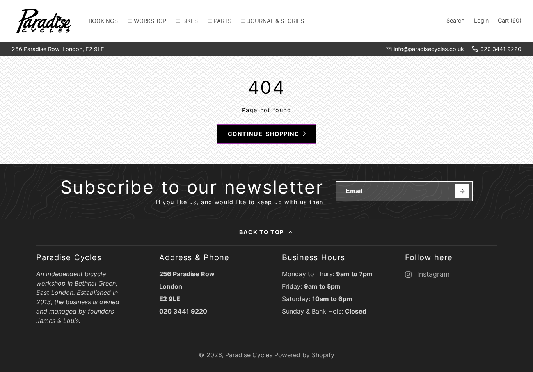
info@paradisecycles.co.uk (429, 49)
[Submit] (462, 191)
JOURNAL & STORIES (275, 21)
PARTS (222, 21)
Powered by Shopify (304, 355)
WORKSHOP (150, 21)
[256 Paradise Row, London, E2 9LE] (58, 49)
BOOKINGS (103, 21)
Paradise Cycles (248, 355)
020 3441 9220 (500, 49)
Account (481, 20)
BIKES (190, 21)
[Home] (44, 21)
